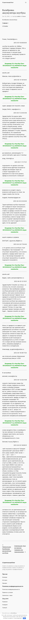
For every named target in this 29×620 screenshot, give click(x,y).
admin (18, 16)
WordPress (14, 613)
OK (24, 618)
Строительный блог (8, 2)
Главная (4, 23)
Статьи (24, 16)
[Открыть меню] (26, 2)
